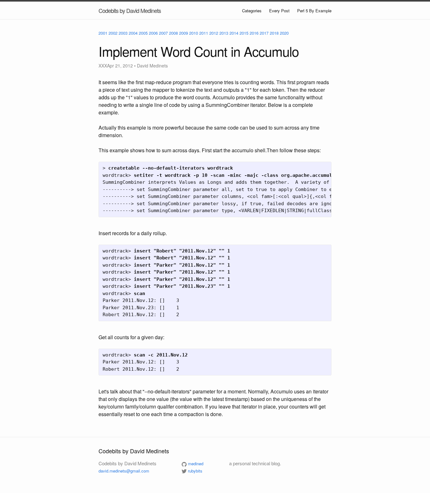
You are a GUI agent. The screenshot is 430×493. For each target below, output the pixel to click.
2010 (193, 33)
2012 (213, 33)
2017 (264, 33)
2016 (254, 33)
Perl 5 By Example (314, 11)
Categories (252, 11)
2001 (103, 33)
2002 (113, 33)
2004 (133, 33)
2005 (143, 33)
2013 (223, 33)
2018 (274, 33)
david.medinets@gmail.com (124, 471)
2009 (183, 33)
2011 (203, 33)
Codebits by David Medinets (130, 10)
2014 (233, 33)
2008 (173, 33)
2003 (123, 33)
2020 (284, 33)
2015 (244, 33)
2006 (153, 33)
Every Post (279, 11)
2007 (163, 33)
